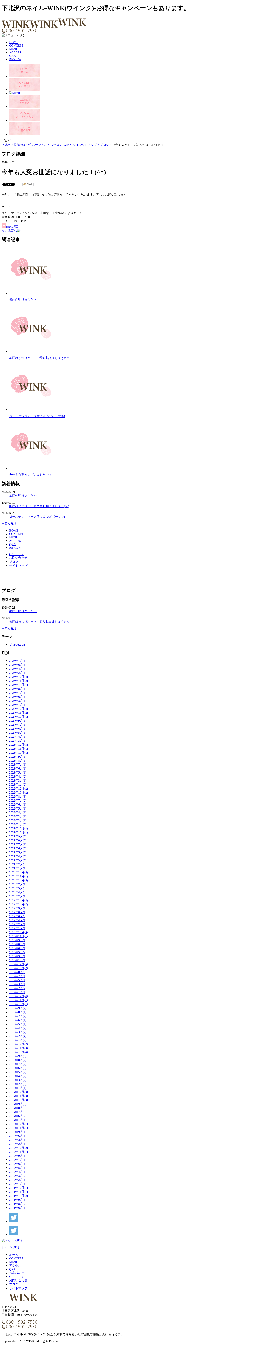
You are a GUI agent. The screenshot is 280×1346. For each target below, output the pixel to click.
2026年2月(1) (17, 672)
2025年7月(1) (17, 692)
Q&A (12, 55)
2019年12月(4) (18, 900)
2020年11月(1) (18, 876)
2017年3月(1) (17, 984)
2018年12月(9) (18, 932)
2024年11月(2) (18, 712)
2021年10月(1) (18, 832)
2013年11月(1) (18, 1127)
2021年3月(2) (17, 860)
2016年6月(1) (17, 1020)
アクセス (15, 1265)
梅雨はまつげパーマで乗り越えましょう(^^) (39, 358)
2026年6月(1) (17, 664)
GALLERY (16, 554)
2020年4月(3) (17, 892)
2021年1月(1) (17, 868)
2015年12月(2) (18, 1044)
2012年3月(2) (17, 1175)
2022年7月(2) (17, 800)
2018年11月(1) (18, 936)
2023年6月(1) (17, 768)
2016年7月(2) (17, 1016)
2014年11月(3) (18, 1096)
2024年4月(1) (17, 736)
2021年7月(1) (17, 844)
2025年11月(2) (18, 680)
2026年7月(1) (17, 660)
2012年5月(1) (17, 1167)
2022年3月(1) (17, 816)
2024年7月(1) (17, 724)
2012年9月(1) (17, 1155)
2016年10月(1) (18, 1004)
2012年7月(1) (17, 1159)
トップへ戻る (11, 1247)
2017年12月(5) (18, 964)
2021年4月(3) (17, 856)
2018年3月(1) (17, 956)
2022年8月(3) (17, 796)
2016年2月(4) (17, 1036)
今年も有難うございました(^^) (30, 474)
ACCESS (15, 52)
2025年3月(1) (17, 700)
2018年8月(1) (17, 944)
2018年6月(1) (17, 948)
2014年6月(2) (17, 1115)
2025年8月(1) (17, 688)
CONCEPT (16, 45)
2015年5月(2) (17, 1072)
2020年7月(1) (17, 884)
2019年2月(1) (17, 924)
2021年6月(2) (17, 848)
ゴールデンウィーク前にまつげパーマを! (37, 416)
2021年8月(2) (17, 840)
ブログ (104, 144)
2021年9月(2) (17, 836)
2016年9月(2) (17, 1008)
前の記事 (12, 226)
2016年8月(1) (17, 1012)
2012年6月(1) (17, 1163)
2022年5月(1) (17, 808)
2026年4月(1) (17, 668)
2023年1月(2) (17, 784)
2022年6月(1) (17, 804)
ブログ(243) (17, 644)
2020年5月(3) (17, 888)
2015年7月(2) (17, 1064)
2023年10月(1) (18, 752)
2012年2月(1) (17, 1179)
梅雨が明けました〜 (23, 299)
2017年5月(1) (17, 980)
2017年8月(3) (17, 972)
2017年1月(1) (17, 992)
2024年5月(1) (17, 732)
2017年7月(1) (17, 976)
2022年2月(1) (17, 820)
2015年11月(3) (18, 1048)
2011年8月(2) (17, 1203)
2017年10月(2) (18, 968)
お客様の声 (16, 1273)
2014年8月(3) (17, 1107)
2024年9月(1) (17, 720)
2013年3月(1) (17, 1139)
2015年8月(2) (17, 1060)
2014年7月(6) (17, 1111)
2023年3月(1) (17, 780)
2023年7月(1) (17, 764)
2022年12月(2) (18, 788)
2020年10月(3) (18, 880)
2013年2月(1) (17, 1143)
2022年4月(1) (17, 812)
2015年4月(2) (17, 1076)
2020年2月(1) (17, 896)
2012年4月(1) (17, 1171)
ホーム (13, 1254)
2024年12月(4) (18, 708)
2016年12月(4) (18, 996)
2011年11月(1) (18, 1191)
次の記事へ (9, 230)
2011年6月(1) (17, 1207)
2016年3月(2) (17, 1032)
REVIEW (15, 59)
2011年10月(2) (18, 1195)
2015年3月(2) (17, 1080)
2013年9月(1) (17, 1131)
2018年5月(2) (17, 952)
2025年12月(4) (18, 676)
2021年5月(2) (17, 852)
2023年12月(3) (18, 744)
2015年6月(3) (17, 1068)
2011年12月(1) (18, 1187)
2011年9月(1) (17, 1199)
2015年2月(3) (17, 1084)
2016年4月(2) (17, 1028)
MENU (13, 49)
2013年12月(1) (18, 1123)
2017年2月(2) (17, 988)
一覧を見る (9, 523)
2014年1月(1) (17, 1119)
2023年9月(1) (17, 756)
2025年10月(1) (18, 684)
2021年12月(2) (18, 828)
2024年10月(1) (18, 716)
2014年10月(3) (18, 1100)
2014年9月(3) (17, 1104)
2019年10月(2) (18, 904)
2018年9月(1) (17, 940)
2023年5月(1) (17, 772)
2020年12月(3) (18, 872)
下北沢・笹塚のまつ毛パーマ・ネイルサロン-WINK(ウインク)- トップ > (51, 144)
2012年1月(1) (17, 1183)
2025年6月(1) (17, 696)
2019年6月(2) (17, 916)
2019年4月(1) (17, 920)
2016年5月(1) (17, 1024)
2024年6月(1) (17, 728)
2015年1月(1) (17, 1088)
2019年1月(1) (17, 928)
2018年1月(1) (17, 960)
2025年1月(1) (17, 704)
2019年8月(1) (17, 912)
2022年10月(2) (18, 792)
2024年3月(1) (17, 740)
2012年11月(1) (18, 1151)
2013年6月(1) (17, 1135)
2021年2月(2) (17, 864)
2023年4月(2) (17, 776)
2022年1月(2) (17, 824)
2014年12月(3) (18, 1092)
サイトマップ (18, 565)
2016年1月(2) (17, 1040)
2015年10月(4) (18, 1052)
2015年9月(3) (17, 1056)
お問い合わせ (18, 557)
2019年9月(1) (17, 908)
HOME (13, 42)
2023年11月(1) (18, 748)
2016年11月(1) (18, 1000)
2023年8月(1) (17, 760)
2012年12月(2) (18, 1147)
